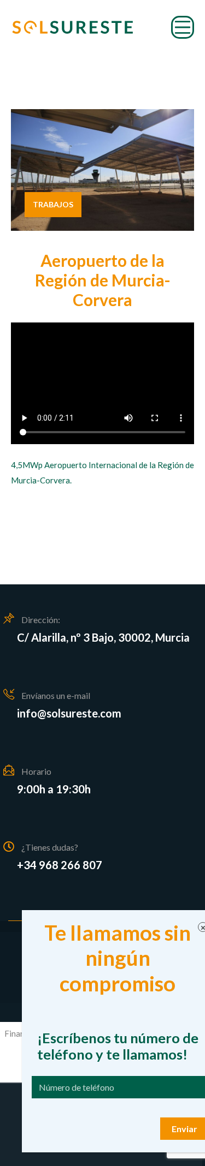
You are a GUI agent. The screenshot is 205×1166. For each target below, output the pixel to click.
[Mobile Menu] (182, 27)
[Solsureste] (72, 28)
